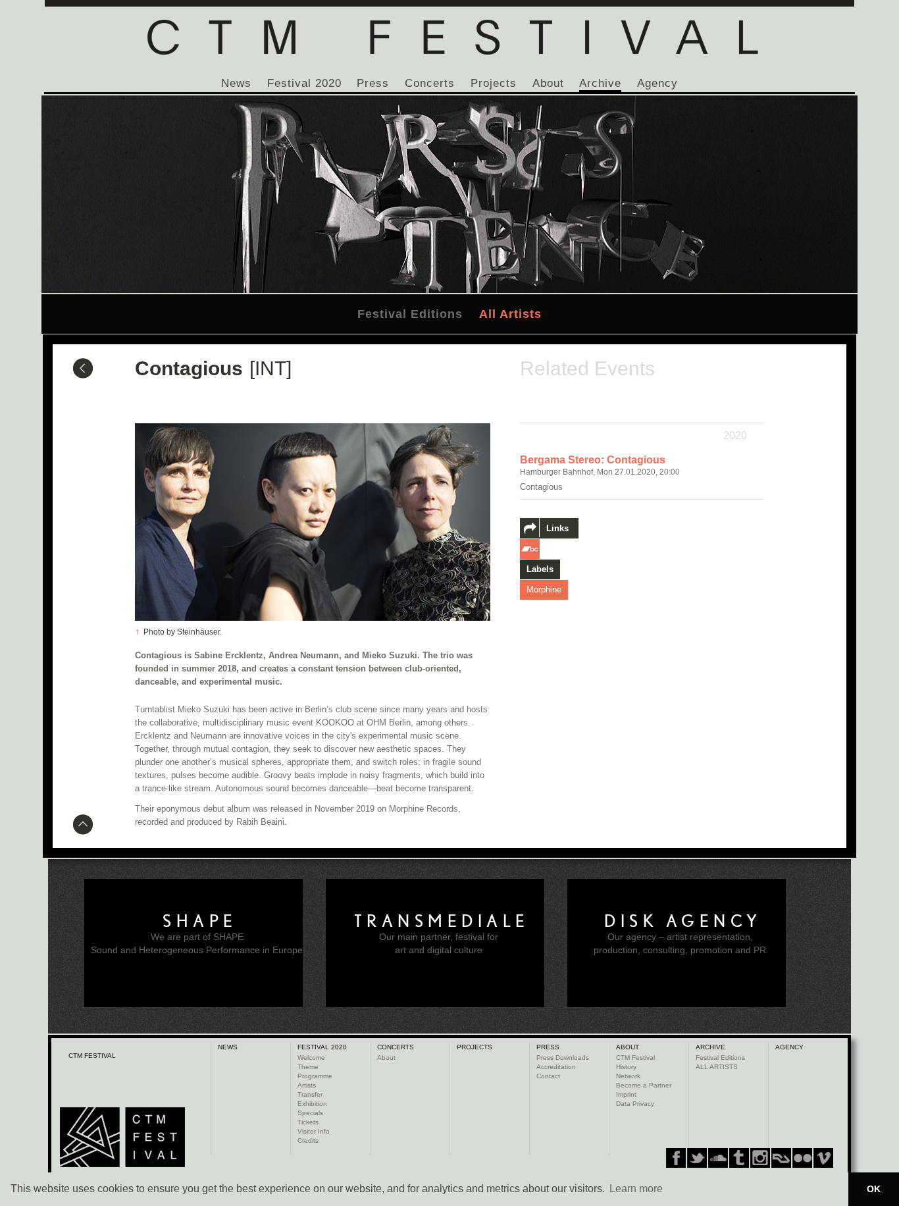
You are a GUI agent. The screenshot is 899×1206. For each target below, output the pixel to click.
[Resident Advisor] (823, 1158)
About (548, 83)
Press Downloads (562, 1057)
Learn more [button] (636, 1188)
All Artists (510, 314)
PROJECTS (474, 1047)
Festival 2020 (304, 83)
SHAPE (200, 921)
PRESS (547, 1047)
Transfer (309, 1094)
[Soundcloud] (718, 1158)
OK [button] (874, 1189)
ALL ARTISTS (717, 1066)
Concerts (430, 83)
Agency (657, 83)
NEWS (228, 1047)
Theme (308, 1066)
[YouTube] (802, 1158)
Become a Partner (643, 1085)
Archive (600, 83)
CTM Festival (635, 1057)
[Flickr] (760, 1158)
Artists (306, 1085)
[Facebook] (676, 1158)
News (236, 83)
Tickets (308, 1122)
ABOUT (627, 1047)
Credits (308, 1140)
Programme (314, 1076)
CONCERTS (395, 1047)
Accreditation (556, 1066)
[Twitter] (697, 1158)
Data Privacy (635, 1103)
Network (628, 1076)
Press (373, 83)
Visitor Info (313, 1131)
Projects (494, 83)
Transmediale (442, 921)
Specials (310, 1112)
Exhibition (312, 1103)
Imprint (626, 1094)
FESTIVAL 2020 (322, 1047)
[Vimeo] (781, 1158)
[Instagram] (739, 1158)
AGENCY (789, 1047)
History (626, 1066)
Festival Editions (410, 314)
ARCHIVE (710, 1047)
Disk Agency (683, 921)
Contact (548, 1076)
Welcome (311, 1057)
